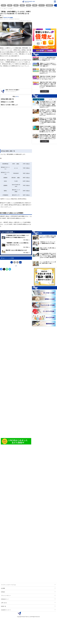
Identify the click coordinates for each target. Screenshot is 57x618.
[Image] (16, 441)
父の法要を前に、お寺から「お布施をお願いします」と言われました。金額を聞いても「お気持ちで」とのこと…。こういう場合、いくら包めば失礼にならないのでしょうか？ (48, 113)
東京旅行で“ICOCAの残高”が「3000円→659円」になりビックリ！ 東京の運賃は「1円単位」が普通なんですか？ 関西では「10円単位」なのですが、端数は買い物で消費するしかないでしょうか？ (48, 129)
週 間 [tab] (38, 99)
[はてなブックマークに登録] (10, 269)
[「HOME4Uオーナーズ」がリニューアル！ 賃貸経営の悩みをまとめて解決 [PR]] (45, 245)
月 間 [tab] (50, 99)
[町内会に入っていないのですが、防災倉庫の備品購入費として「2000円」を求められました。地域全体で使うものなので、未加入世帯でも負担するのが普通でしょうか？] (36, 120)
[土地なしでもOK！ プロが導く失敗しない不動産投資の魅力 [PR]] (45, 250)
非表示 (16, 96)
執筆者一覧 (3, 606)
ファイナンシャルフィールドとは (8, 584)
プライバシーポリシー (6, 595)
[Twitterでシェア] (4, 269)
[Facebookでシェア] (1, 269)
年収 (10, 5)
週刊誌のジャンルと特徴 (7, 101)
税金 (22, 5)
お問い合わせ (4, 602)
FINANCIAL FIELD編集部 (8, 17)
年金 (28, 5)
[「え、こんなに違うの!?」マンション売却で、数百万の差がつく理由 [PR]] (45, 265)
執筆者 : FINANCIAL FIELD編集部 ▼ (12, 89)
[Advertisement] (16, 77)
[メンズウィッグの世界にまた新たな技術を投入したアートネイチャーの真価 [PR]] (45, 239)
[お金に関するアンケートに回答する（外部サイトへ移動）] (44, 276)
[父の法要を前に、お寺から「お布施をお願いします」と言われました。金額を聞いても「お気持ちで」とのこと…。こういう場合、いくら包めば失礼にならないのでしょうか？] (36, 111)
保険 (35, 5)
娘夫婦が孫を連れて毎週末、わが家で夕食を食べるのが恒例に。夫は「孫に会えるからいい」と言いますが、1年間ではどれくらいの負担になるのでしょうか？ (48, 136)
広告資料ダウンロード (6, 609)
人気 (3, 5)
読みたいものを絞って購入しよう (9, 104)
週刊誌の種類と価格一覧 (7, 99)
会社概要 (3, 588)
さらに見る (44, 91)
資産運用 (49, 5)
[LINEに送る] (7, 269)
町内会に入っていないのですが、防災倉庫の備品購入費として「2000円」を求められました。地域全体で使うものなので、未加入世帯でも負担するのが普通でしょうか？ (48, 121)
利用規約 (3, 591)
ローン (41, 5)
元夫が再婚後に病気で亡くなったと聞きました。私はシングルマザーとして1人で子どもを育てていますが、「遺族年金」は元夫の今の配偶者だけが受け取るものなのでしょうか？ (48, 104)
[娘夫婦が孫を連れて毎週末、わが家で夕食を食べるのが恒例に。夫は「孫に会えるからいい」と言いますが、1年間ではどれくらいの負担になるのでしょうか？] (36, 136)
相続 (16, 5)
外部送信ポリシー (5, 599)
